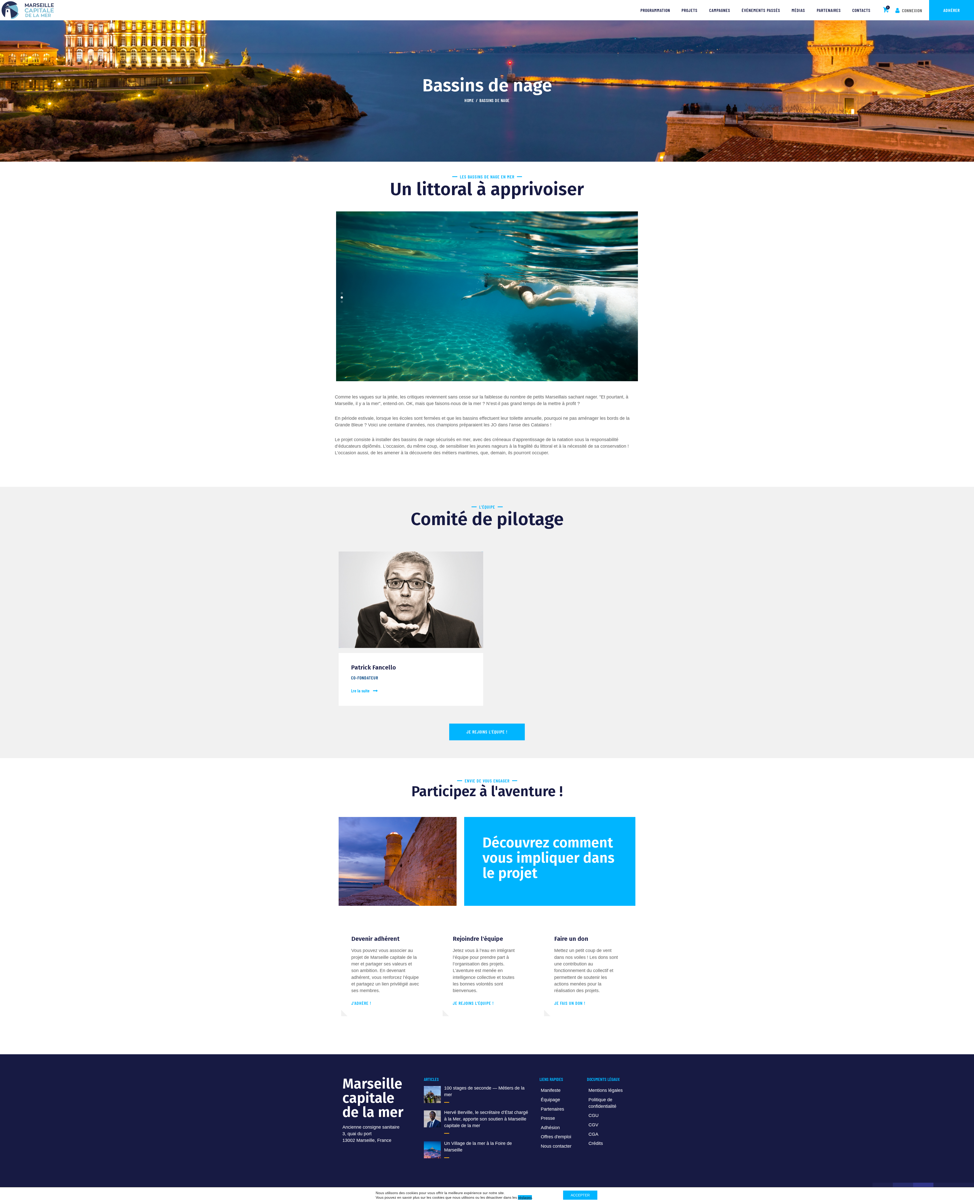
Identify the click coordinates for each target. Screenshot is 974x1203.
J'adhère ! (361, 1003)
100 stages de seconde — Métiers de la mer (484, 1091)
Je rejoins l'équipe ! (473, 1003)
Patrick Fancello (373, 667)
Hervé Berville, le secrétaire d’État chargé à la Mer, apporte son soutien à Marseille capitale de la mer (486, 1119)
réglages (525, 1197)
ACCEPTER (580, 1195)
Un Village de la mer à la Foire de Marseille (478, 1146)
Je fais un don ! (569, 1003)
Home (469, 100)
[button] (342, 293)
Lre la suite (360, 690)
